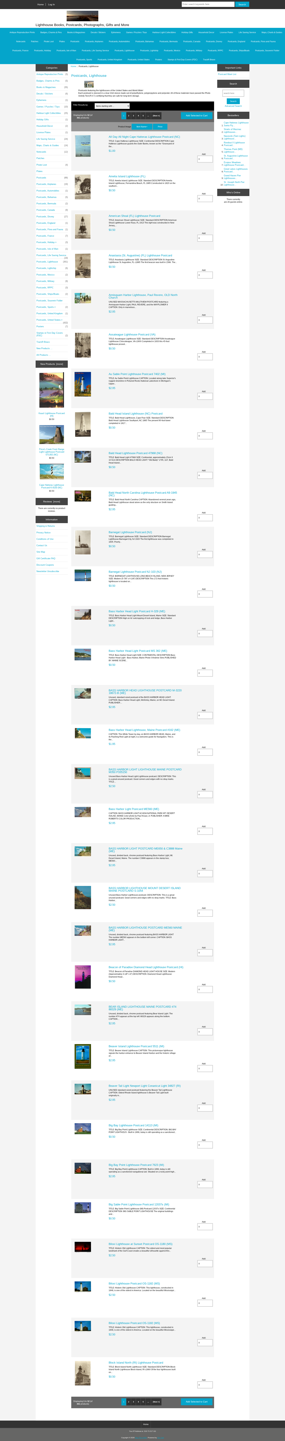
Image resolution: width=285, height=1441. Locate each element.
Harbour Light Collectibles (164, 32)
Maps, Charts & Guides (272, 32)
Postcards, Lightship (149, 50)
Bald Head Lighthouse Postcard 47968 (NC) (135, 453)
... (148, 116)
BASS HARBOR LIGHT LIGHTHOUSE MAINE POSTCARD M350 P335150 (145, 771)
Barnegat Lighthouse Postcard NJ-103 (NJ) (135, 571)
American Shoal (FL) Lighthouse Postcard (134, 215)
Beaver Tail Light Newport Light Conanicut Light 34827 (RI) (145, 1085)
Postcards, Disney (214, 41)
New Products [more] (51, 364)
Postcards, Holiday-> (52, 242)
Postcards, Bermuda (168, 41)
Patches (34, 41)
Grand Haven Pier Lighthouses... (232, 176)
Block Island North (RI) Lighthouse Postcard (136, 1362)
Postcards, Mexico (172, 50)
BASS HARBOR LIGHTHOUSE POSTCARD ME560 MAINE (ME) (145, 929)
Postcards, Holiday (42, 50)
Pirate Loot (49, 41)
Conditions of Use (44, 539)
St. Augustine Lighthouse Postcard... (236, 157)
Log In (51, 4)
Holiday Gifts (187, 32)
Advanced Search (233, 106)
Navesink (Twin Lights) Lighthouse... (234, 137)
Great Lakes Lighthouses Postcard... (236, 170)
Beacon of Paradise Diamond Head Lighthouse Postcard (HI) (146, 967)
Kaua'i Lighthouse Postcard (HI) (52, 414)
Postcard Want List (227, 74)
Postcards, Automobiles (119, 41)
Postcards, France (20, 50)
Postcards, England (236, 41)
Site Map (40, 552)
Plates (62, 41)
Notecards (20, 41)
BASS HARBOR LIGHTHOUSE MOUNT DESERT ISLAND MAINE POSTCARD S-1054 (145, 889)
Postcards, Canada (191, 41)
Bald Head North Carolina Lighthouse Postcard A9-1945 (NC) (143, 494)
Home (40, 4)
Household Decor (206, 32)
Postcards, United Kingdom (110, 59)
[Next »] (156, 116)
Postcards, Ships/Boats (239, 50)
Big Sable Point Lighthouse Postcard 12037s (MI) (139, 1204)
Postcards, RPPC (215, 50)
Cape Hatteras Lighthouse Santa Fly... (236, 124)
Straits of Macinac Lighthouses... (232, 130)
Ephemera (116, 32)
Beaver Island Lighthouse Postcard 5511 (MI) (136, 1046)
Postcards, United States (139, 59)
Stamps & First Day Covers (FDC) (182, 59)
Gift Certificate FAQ (45, 558)
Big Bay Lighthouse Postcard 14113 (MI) (133, 1125)
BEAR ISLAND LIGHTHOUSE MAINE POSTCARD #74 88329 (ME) (142, 1008)
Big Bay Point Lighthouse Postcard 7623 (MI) (136, 1165)
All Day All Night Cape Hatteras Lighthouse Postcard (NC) (144, 136)
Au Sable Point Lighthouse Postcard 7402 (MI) (137, 374)
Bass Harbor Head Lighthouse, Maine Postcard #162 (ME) (144, 730)
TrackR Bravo (209, 59)
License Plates (226, 32)
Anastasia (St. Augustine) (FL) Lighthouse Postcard (140, 255)
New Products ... (44, 348)
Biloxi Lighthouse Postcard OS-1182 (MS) (134, 1283)
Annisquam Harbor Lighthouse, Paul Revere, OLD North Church (143, 296)
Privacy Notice (43, 532)
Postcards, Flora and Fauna (263, 41)
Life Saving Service (247, 32)
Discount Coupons (45, 565)
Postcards (74, 41)
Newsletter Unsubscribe (47, 571)
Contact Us (41, 545)
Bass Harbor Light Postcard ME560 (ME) (134, 809)
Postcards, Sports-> (52, 307)
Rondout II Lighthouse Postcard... (234, 143)
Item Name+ (142, 127)
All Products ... (43, 355)
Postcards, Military (194, 50)
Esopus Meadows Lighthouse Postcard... (234, 163)
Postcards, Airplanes (94, 41)
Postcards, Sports (84, 59)
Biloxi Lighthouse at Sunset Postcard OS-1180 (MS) (141, 1244)
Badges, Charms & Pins (51, 32)
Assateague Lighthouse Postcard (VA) (132, 334)
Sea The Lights (141, 1438)
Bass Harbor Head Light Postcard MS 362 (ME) (138, 650)
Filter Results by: (80, 105)
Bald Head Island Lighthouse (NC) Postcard (135, 413)
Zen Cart (160, 1438)
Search (233, 83)
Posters (158, 59)
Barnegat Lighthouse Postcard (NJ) (130, 532)
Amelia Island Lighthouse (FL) (127, 176)
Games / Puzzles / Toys (136, 32)
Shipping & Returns (45, 526)
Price (160, 127)
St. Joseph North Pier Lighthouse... (234, 183)
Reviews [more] (51, 501)
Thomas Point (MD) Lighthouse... (233, 150)
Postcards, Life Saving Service (95, 50)
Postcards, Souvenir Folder (267, 50)
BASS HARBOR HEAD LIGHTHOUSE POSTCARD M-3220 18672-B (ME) (145, 692)
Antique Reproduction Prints (22, 32)
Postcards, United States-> (52, 321)
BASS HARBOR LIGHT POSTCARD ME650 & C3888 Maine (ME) (145, 850)
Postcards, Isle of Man (66, 50)
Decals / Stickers (98, 32)
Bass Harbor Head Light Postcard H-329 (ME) (137, 611)
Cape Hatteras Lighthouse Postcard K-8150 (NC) (51, 486)
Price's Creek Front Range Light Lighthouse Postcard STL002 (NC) (51, 452)
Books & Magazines (76, 32)
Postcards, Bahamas (144, 41)
